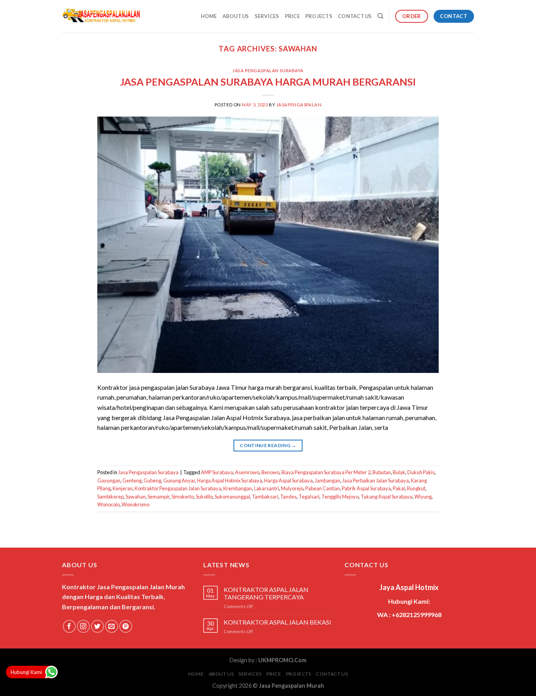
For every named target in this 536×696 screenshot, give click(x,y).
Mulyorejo (292, 488)
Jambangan (327, 480)
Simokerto (182, 496)
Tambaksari (265, 496)
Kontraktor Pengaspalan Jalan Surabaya (178, 488)
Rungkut (416, 488)
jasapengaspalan (298, 104)
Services (267, 16)
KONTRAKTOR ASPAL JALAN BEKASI (277, 622)
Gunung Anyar (179, 480)
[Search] (380, 16)
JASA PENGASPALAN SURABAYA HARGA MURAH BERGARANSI (268, 82)
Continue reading (268, 445)
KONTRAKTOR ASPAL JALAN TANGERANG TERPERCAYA (266, 593)
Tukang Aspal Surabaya (386, 496)
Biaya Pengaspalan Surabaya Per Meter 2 (325, 472)
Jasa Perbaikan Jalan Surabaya (375, 480)
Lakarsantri (266, 488)
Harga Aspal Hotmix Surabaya (229, 480)
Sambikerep (110, 496)
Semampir (159, 496)
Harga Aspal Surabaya (288, 480)
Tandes (288, 496)
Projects (318, 16)
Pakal (399, 488)
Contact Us (355, 16)
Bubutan (381, 472)
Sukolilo (204, 496)
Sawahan (136, 496)
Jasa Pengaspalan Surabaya (268, 70)
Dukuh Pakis (421, 472)
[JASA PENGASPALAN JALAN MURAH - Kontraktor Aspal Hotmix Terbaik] (101, 16)
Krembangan (237, 488)
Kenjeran (123, 488)
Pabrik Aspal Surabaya (366, 488)
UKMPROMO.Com (282, 660)
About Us (235, 16)
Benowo (270, 472)
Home (209, 16)
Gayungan (108, 480)
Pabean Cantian (322, 488)
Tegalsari (309, 496)
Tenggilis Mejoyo (340, 496)
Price (292, 16)
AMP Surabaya (217, 472)
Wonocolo (108, 504)
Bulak (399, 472)
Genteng (132, 480)
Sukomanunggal (232, 496)
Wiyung (423, 496)
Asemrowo (247, 472)
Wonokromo (135, 504)
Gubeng (152, 480)
